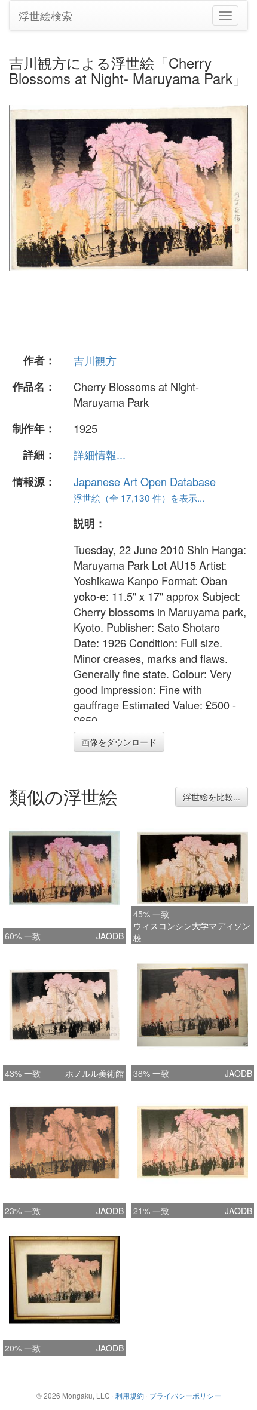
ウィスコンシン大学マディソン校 (191, 932)
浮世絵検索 (45, 15)
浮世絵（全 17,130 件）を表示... (139, 497)
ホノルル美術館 (94, 1073)
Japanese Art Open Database (145, 481)
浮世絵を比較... (211, 797)
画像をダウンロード (119, 742)
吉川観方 (95, 360)
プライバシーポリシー (185, 1395)
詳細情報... (100, 454)
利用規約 (129, 1395)
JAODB (110, 936)
